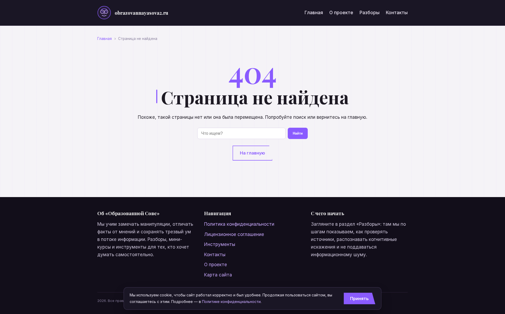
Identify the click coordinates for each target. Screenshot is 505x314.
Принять (359, 298)
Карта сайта (218, 274)
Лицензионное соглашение (234, 234)
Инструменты (219, 244)
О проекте (341, 12)
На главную (252, 153)
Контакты (397, 12)
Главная (314, 12)
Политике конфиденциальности (231, 301)
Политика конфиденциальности (239, 224)
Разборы (370, 12)
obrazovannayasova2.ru (141, 12)
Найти (298, 133)
